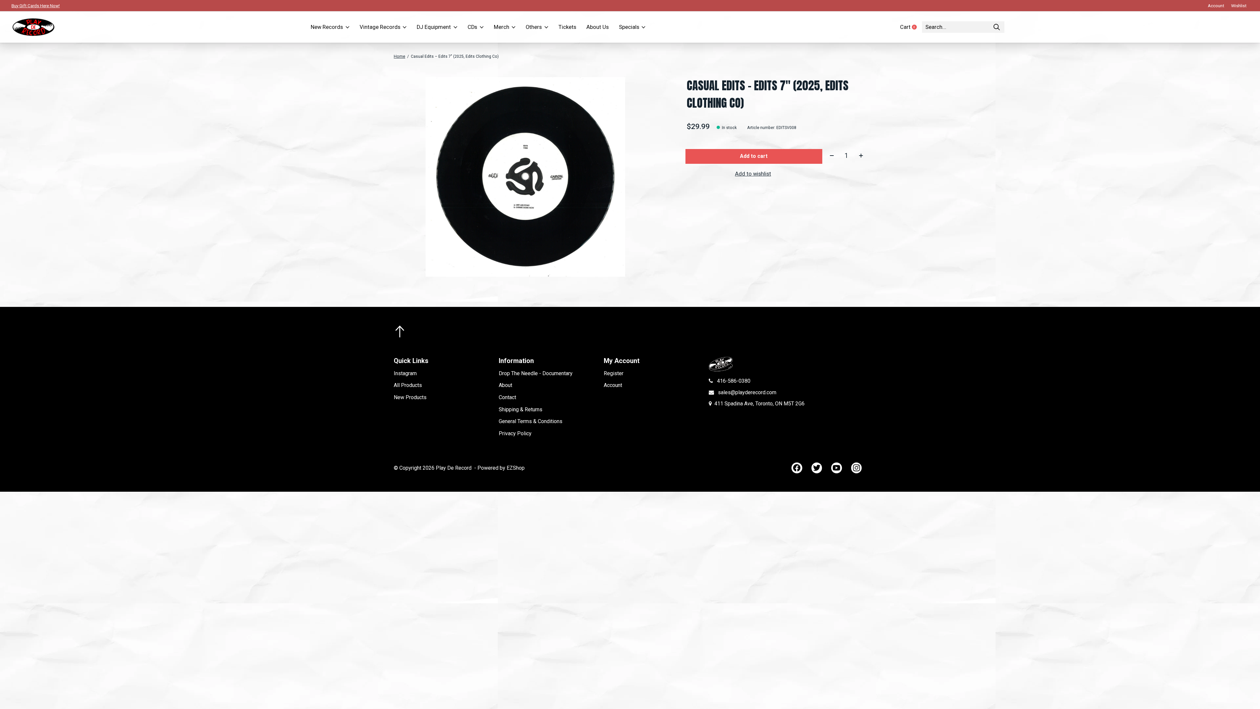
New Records (327, 27)
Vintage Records (380, 27)
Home (399, 56)
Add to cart (753, 156)
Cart (911, 27)
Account (613, 385)
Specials (629, 27)
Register (613, 373)
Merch (501, 27)
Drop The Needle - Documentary (536, 373)
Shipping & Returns (520, 409)
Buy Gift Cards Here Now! (35, 5)
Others (534, 27)
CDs (472, 27)
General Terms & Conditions (530, 421)
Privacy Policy (515, 433)
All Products (408, 385)
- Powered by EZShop (499, 468)
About (505, 385)
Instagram (405, 373)
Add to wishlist (753, 174)
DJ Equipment (434, 27)
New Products (410, 397)
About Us (597, 27)
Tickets (567, 27)
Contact (507, 397)
